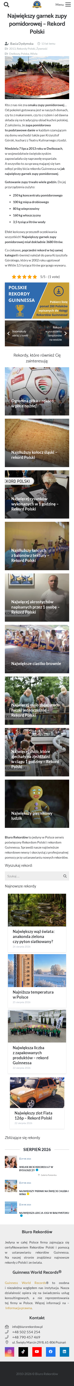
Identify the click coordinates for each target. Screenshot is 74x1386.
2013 (12, 48)
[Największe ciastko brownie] (37, 649)
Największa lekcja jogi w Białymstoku (44, 1212)
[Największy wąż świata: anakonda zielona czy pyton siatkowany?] (37, 910)
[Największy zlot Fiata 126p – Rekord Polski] (37, 1092)
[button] (6, 4)
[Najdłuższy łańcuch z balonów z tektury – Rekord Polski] (37, 546)
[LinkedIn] (64, 1351)
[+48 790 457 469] (8, 1337)
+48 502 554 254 (26, 1332)
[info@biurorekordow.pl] (8, 1327)
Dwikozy (14, 53)
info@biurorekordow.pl (27, 1327)
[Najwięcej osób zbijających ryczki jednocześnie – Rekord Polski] (37, 701)
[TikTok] (23, 1351)
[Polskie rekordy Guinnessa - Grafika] (37, 300)
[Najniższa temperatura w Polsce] (37, 970)
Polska (25, 53)
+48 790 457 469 (26, 1337)
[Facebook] (50, 1351)
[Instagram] (9, 1351)
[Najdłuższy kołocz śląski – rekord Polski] (37, 443)
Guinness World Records (25, 1283)
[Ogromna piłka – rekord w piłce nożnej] (37, 391)
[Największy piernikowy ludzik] (37, 804)
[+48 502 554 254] (8, 1332)
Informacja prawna (18, 1308)
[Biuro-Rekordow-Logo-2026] (37, 4)
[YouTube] (37, 1351)
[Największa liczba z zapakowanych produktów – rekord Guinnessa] (37, 1026)
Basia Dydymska (21, 44)
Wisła (33, 53)
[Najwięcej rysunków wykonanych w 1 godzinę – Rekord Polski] (37, 494)
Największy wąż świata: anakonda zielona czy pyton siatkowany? (34, 936)
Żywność (41, 48)
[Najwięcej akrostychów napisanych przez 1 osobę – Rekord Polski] (37, 597)
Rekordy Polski (26, 48)
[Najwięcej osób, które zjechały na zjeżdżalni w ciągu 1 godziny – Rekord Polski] (37, 752)
